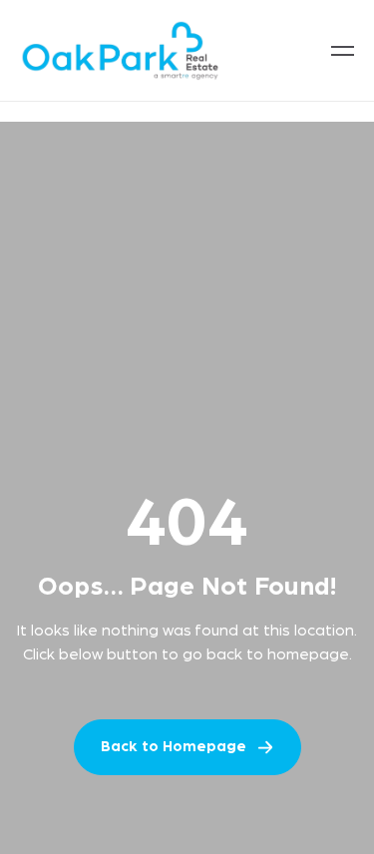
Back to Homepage (173, 746)
